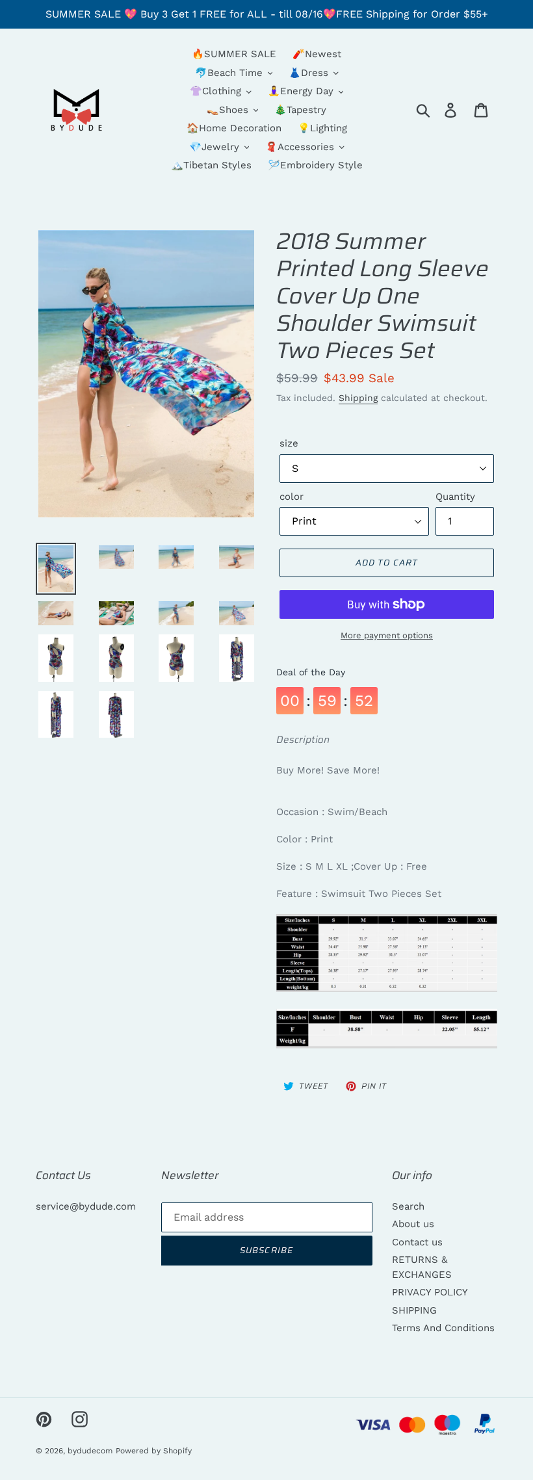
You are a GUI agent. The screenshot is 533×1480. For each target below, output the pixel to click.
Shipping (358, 398)
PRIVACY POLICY (430, 1292)
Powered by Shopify (154, 1450)
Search (408, 1206)
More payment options (387, 635)
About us (413, 1224)
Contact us (417, 1242)
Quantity (455, 496)
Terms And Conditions (443, 1328)
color (292, 496)
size (289, 443)
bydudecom (90, 1450)
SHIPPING (414, 1310)
